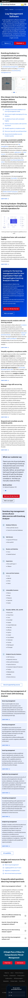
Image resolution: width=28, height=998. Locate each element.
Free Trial (7, 963)
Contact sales (14, 981)
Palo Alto (9, 627)
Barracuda (10, 612)
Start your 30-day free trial (11, 309)
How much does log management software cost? (11, 938)
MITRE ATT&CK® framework (10, 191)
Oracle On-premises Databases (15, 530)
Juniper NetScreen (11, 625)
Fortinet (9, 642)
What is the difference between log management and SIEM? (11, 915)
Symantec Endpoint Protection (15, 667)
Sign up (6, 43)
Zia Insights (14, 178)
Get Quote (20, 963)
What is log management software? (11, 886)
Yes (11, 992)
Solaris (9, 583)
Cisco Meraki (10, 637)
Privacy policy (20, 975)
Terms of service (19, 972)
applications (18, 152)
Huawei (9, 622)
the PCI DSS (22, 367)
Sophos (9, 632)
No (11, 995)
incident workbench (11, 338)
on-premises (20, 68)
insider (23, 334)
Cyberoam (10, 640)
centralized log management (10, 66)
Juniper (9, 635)
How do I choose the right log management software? (10, 923)
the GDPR (3, 369)
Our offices (22, 981)
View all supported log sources (11, 684)
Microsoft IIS (10, 542)
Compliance (13, 975)
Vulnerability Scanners (12, 590)
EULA (12, 972)
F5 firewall (9, 647)
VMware (9, 566)
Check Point (10, 615)
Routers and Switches (12, 549)
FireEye (9, 669)
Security (6, 975)
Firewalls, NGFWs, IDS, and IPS (14, 609)
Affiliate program (18, 978)
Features (11, 9)
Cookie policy (8, 978)
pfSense (9, 630)
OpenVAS (9, 600)
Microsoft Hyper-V (11, 563)
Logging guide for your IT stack (13, 867)
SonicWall (9, 620)
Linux (8, 576)
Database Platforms (11, 525)
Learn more (4, 198)
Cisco (8, 551)
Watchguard (10, 645)
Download (19, 43)
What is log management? (12, 865)
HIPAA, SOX (10, 369)
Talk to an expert (8, 313)
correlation (24, 325)
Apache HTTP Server (12, 539)
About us (7, 972)
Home (6, 9)
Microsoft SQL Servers (12, 527)
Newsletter (6, 981)
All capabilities (7, 853)
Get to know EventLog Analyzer (13, 873)
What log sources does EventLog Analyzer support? (11, 930)
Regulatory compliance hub (12, 870)
